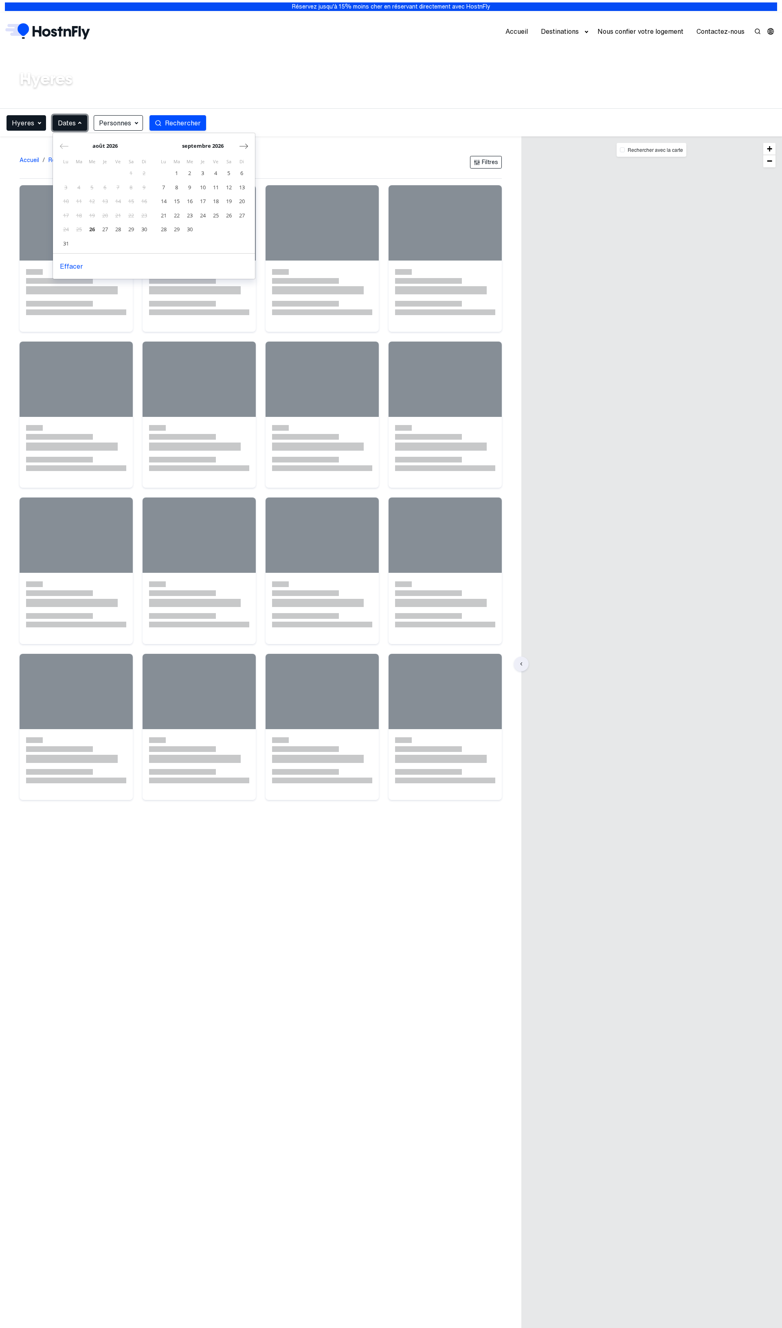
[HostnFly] (47, 31)
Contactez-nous (720, 31)
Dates (67, 123)
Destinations (560, 31)
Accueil (516, 31)
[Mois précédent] (64, 146)
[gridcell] (131, 173)
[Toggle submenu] (586, 31)
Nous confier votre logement (640, 31)
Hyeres (23, 123)
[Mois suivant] (243, 146)
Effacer (71, 266)
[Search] (757, 31)
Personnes (115, 123)
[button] (770, 31)
